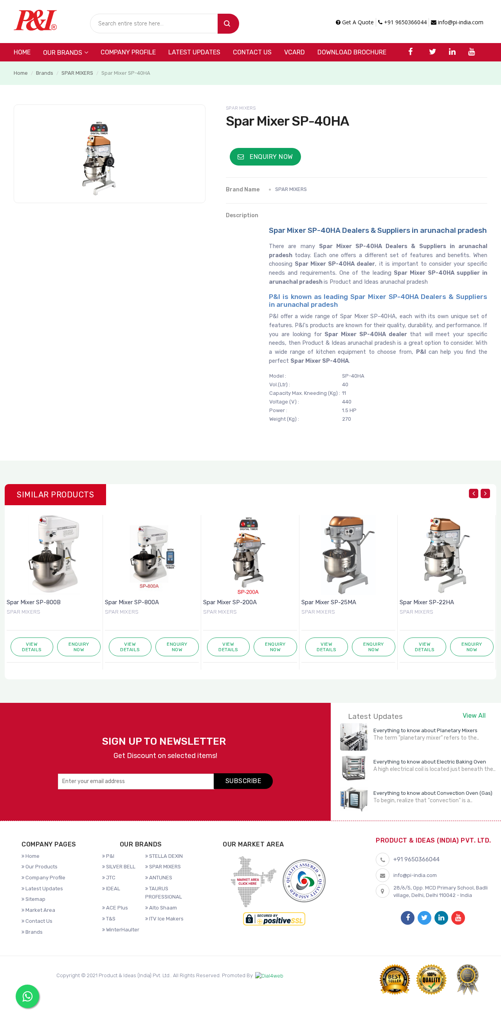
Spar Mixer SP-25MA (328, 602)
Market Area (39, 910)
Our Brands (62, 52)
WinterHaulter (122, 930)
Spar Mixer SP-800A (132, 602)
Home (22, 52)
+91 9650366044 (404, 22)
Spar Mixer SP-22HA (427, 602)
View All (474, 715)
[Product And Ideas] (35, 19)
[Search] (228, 24)
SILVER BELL (120, 867)
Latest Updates (194, 52)
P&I (109, 856)
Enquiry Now (270, 156)
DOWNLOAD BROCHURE (351, 52)
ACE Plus (116, 908)
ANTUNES (160, 878)
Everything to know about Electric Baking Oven (429, 762)
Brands (44, 73)
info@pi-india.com (459, 22)
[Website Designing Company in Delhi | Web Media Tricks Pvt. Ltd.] (269, 976)
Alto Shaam (162, 908)
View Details (32, 646)
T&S (110, 919)
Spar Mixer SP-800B (34, 602)
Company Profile (128, 52)
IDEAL (112, 888)
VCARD (294, 52)
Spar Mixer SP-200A (230, 602)
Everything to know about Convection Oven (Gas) (432, 793)
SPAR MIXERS (77, 73)
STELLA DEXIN (165, 856)
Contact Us (252, 52)
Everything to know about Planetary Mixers (425, 730)
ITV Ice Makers (166, 919)
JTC (110, 878)
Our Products (41, 867)
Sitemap (34, 899)
